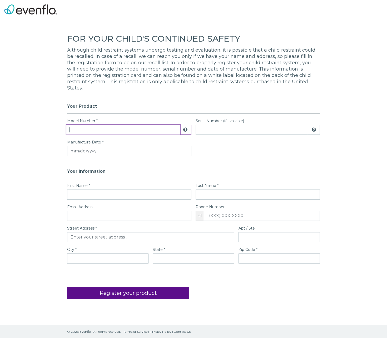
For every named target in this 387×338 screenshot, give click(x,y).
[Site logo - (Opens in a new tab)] (30, 9)
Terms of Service (135, 332)
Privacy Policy (160, 332)
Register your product (128, 293)
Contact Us (182, 332)
